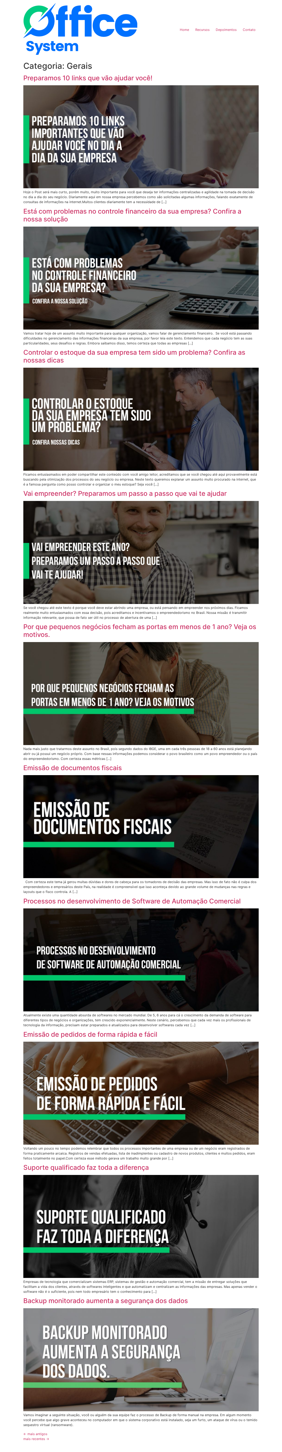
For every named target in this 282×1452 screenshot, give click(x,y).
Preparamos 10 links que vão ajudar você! (87, 78)
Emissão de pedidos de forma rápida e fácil (90, 1034)
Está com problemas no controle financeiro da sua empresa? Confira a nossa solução (132, 215)
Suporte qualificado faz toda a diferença (86, 1167)
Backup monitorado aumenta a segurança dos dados (105, 1301)
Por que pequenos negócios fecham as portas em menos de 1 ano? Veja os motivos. (139, 631)
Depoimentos (226, 30)
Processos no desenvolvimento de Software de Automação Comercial (132, 901)
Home (184, 30)
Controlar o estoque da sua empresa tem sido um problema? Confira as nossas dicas (134, 356)
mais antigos (35, 1434)
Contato (249, 30)
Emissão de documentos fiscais (72, 768)
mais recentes (36, 1439)
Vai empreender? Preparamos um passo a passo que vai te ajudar (125, 493)
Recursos (202, 30)
